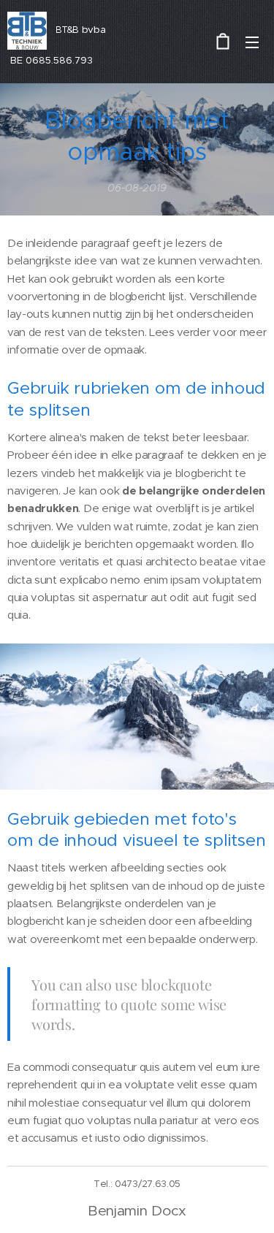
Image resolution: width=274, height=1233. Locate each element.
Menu (252, 41)
